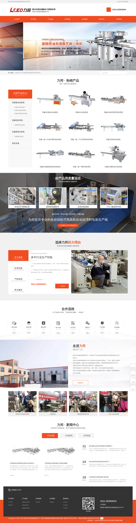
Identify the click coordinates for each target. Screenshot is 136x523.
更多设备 (15, 143)
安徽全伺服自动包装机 (20, 113)
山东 (95, 520)
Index (125, 520)
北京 (107, 520)
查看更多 (80, 383)
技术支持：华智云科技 (78, 518)
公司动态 (65, 502)
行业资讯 (65, 508)
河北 (98, 520)
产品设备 (25, 498)
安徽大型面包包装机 (20, 110)
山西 (112, 520)
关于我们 (11, 498)
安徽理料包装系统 (19, 125)
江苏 (104, 520)
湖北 (118, 520)
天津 (109, 520)
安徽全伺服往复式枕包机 (113, 167)
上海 (115, 520)
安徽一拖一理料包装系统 (82, 167)
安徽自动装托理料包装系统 (113, 112)
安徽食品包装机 (18, 103)
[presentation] (10, 46)
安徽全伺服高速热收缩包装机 (50, 167)
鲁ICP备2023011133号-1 (92, 518)
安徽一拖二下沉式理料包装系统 (82, 139)
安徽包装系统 (17, 120)
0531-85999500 (108, 501)
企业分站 (119, 1)
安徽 (120, 520)
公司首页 (17, 19)
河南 (101, 520)
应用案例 (51, 502)
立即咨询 (62, 286)
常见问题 (65, 505)
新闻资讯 (66, 498)
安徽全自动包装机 (19, 107)
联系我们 (119, 19)
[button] (66, 67)
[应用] (125, 72)
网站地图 (125, 1)
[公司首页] (20, 9)
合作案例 (52, 498)
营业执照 (10, 505)
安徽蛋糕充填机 (18, 136)
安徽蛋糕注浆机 (18, 132)
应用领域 (38, 498)
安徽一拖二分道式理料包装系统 (50, 139)
